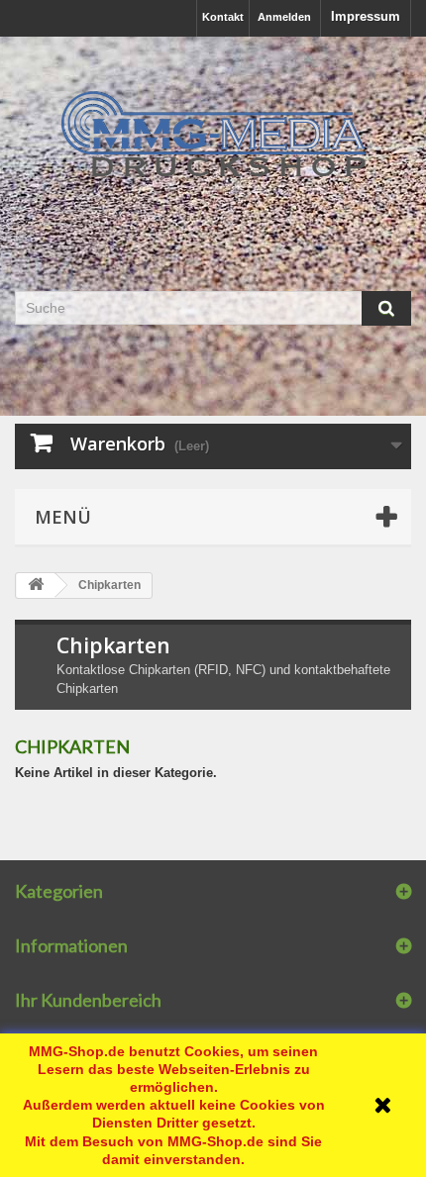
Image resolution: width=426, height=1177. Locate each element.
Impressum (365, 16)
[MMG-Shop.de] (213, 134)
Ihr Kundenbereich (88, 1000)
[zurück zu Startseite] (35, 585)
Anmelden (284, 17)
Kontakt (223, 17)
